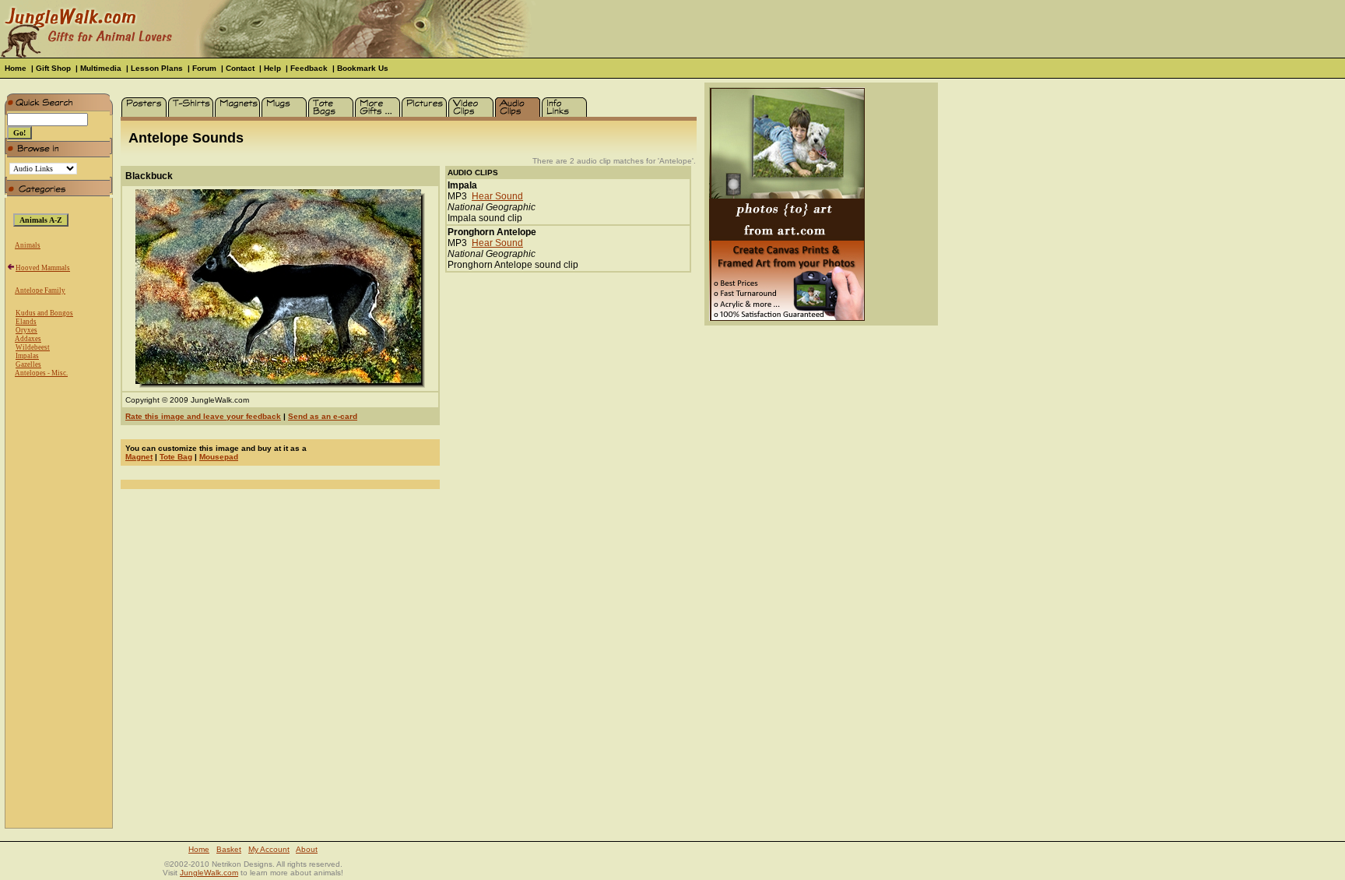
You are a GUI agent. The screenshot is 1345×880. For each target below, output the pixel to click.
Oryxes (26, 330)
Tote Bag (176, 456)
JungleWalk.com (209, 872)
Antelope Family (40, 290)
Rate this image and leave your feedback (203, 416)
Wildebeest (33, 347)
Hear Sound (497, 196)
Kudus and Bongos (44, 313)
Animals (27, 245)
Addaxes (28, 339)
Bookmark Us (362, 68)
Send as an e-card (322, 416)
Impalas (27, 356)
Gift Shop (53, 68)
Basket (228, 849)
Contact (240, 68)
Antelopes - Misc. (41, 373)
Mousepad (218, 456)
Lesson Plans (157, 68)
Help (272, 68)
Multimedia (100, 68)
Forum (204, 68)
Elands (26, 322)
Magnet (139, 456)
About (307, 849)
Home (15, 68)
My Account (269, 849)
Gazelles (28, 364)
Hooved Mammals (43, 268)
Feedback (309, 68)
